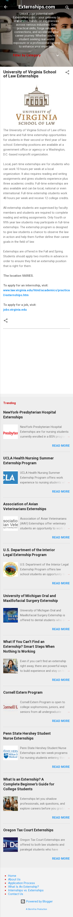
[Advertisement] (36, 362)
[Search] (67, 8)
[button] (67, 73)
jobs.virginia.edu (15, 309)
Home (12, 876)
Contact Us (15, 894)
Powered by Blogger (39, 901)
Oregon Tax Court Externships (28, 830)
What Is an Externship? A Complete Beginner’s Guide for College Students (28, 784)
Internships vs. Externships (26, 890)
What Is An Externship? (23, 887)
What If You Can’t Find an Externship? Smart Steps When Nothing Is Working (29, 646)
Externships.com (36, 7)
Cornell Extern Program (23, 692)
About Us (14, 879)
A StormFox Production (36, 909)
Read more (61, 445)
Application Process (21, 883)
